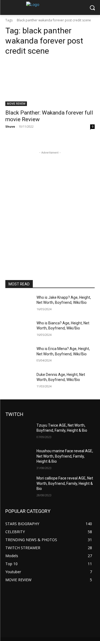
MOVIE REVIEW (16, 103)
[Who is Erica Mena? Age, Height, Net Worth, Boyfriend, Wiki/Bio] (18, 355)
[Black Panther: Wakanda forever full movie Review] (50, 83)
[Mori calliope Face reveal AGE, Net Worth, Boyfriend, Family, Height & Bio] (18, 485)
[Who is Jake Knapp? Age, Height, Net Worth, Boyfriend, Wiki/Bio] (18, 304)
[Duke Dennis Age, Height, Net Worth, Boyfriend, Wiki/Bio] (18, 381)
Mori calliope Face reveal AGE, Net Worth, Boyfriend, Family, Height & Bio (65, 483)
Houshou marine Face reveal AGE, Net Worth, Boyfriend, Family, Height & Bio (65, 456)
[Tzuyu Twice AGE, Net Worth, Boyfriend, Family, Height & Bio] (18, 432)
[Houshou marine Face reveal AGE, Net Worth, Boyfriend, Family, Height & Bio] (18, 458)
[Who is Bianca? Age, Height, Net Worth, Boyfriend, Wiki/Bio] (18, 330)
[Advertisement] (50, 205)
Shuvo (10, 126)
